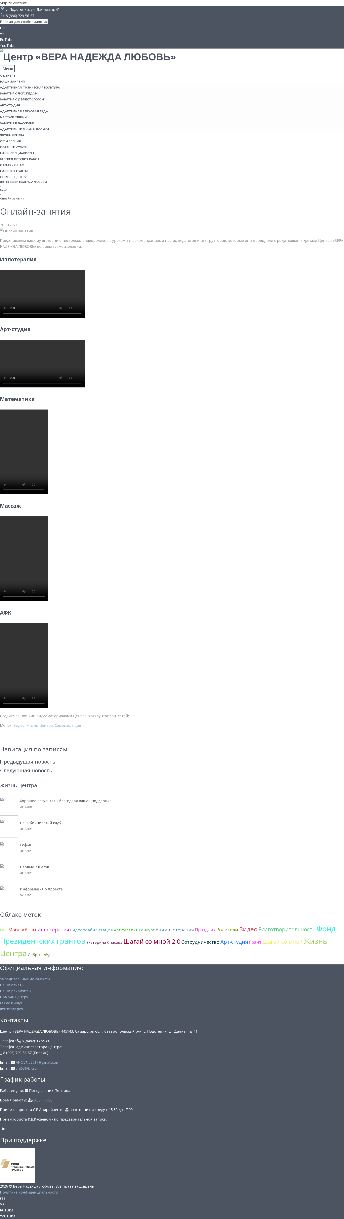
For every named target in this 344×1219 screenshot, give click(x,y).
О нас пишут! (11, 1002)
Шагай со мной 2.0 (151, 941)
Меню (7, 68)
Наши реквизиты (15, 990)
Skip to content (13, 3)
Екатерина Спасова (104, 942)
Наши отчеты (12, 985)
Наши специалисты (17, 153)
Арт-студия (10, 105)
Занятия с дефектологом (22, 99)
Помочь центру (13, 177)
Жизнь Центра (39, 725)
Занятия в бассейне (17, 123)
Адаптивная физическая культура (30, 87)
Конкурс (147, 930)
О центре (7, 75)
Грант (255, 942)
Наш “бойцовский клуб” (41, 822)
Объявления (10, 141)
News (3, 190)
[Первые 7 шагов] (9, 873)
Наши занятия (12, 81)
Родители (227, 929)
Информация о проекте (41, 889)
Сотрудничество (200, 942)
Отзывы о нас (12, 165)
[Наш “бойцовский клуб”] (9, 829)
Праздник (205, 930)
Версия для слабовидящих (24, 21)
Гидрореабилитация (91, 930)
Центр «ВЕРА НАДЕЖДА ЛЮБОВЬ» (24, 182)
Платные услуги (13, 147)
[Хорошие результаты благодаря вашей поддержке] (9, 807)
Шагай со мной (282, 941)
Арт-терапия (126, 929)
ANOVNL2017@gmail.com (37, 1062)
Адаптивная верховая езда (24, 111)
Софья (25, 845)
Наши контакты (14, 171)
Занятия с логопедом (19, 93)
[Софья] (9, 851)
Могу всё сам (22, 930)
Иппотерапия (53, 929)
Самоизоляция (68, 725)
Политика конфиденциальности (29, 1192)
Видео (18, 725)
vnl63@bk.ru (26, 1068)
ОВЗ (3, 929)
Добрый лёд (39, 954)
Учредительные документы (25, 979)
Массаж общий (13, 117)
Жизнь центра (12, 135)
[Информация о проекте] (9, 895)
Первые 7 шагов (34, 867)
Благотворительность (287, 929)
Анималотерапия (175, 930)
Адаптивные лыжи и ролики (24, 129)
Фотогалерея (11, 1008)
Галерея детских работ (19, 159)
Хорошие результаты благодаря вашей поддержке (65, 800)
